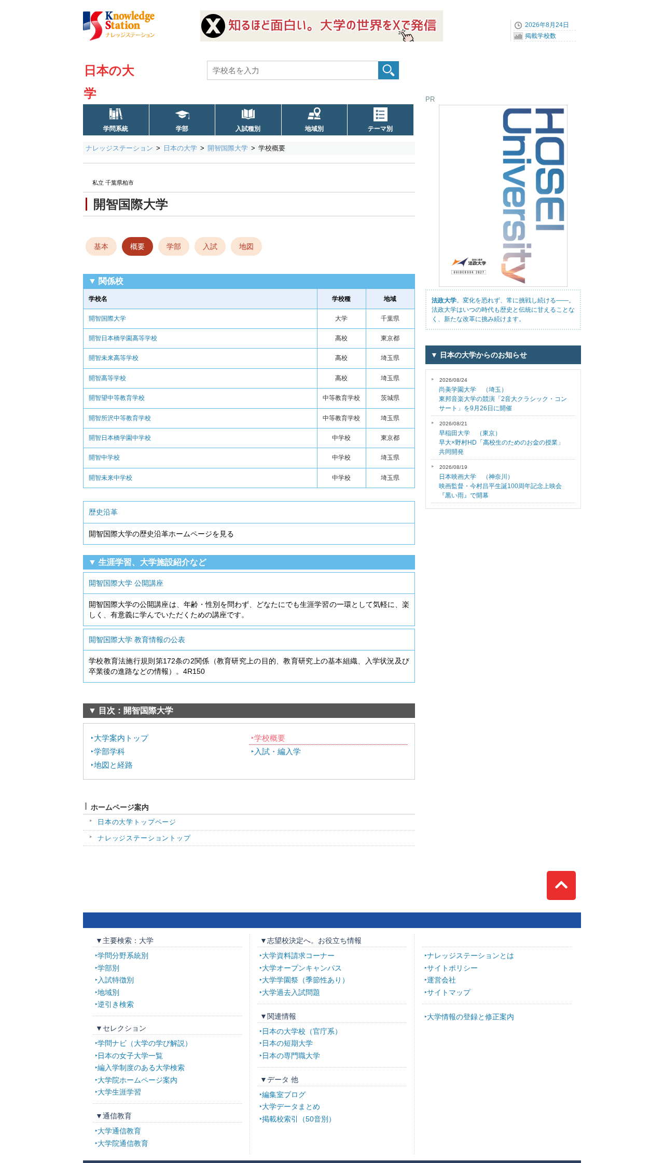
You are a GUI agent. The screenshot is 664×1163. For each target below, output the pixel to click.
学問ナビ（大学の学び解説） (145, 1043)
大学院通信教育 (123, 1143)
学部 (182, 128)
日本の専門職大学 (291, 1055)
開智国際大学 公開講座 (126, 583)
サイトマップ (449, 992)
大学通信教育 (119, 1131)
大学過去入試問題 (291, 992)
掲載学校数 (540, 35)
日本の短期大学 (287, 1043)
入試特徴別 (116, 980)
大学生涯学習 (119, 1092)
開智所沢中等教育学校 (120, 418)
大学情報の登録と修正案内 (470, 1017)
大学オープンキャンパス (302, 968)
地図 (246, 246)
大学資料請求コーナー (298, 955)
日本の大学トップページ (137, 822)
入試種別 (248, 128)
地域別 (314, 128)
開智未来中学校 (110, 477)
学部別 (108, 968)
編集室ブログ (284, 1094)
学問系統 (115, 128)
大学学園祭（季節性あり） (305, 980)
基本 (101, 246)
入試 (210, 246)
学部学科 (109, 751)
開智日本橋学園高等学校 (123, 338)
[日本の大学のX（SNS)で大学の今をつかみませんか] (321, 14)
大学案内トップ (121, 737)
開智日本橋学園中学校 (120, 437)
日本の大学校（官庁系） (302, 1031)
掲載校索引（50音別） (299, 1119)
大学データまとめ (291, 1106)
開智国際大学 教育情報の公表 (137, 639)
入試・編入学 (277, 751)
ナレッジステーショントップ (144, 838)
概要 (137, 246)
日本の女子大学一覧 (130, 1055)
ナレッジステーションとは (470, 955)
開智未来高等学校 (114, 358)
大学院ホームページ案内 (137, 1080)
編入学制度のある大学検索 (141, 1067)
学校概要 (269, 737)
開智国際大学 (228, 148)
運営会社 (441, 980)
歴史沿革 (103, 512)
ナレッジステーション (119, 148)
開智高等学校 (107, 378)
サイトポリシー (452, 968)
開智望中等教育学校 (117, 397)
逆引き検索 (116, 1004)
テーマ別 (380, 128)
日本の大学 (180, 148)
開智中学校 (104, 457)
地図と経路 (113, 764)
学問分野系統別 (123, 955)
